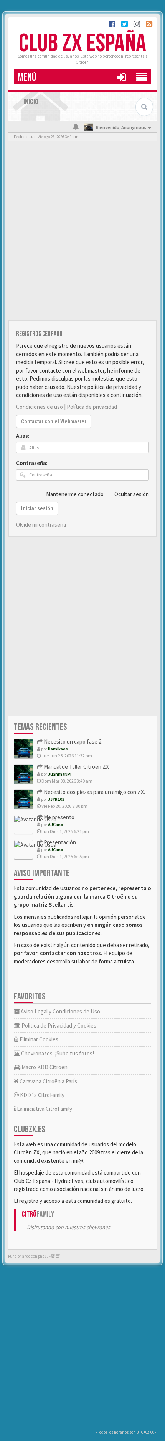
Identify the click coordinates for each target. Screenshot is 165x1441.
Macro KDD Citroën (44, 1067)
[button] (121, 76)
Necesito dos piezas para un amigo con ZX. (94, 792)
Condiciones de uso (39, 406)
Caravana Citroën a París (47, 1081)
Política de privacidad (92, 406)
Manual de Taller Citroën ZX (76, 766)
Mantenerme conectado (75, 494)
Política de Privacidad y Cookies (58, 1025)
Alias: (23, 435)
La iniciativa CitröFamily (44, 1108)
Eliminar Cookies (38, 1039)
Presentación (59, 842)
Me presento (58, 817)
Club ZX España (82, 44)
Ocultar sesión (131, 494)
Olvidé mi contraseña (41, 524)
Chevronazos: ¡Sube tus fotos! (57, 1053)
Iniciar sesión (37, 508)
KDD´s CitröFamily (41, 1095)
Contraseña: (32, 462)
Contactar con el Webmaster (53, 421)
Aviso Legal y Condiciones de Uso (60, 1011)
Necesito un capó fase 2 (72, 741)
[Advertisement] (82, 232)
